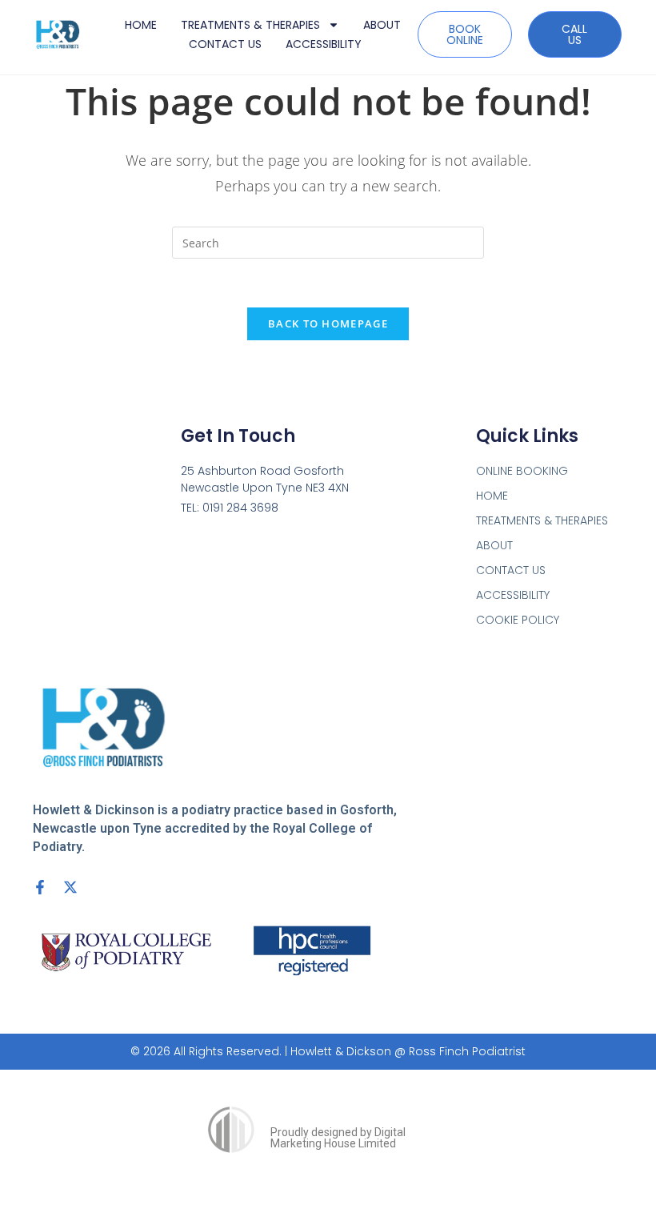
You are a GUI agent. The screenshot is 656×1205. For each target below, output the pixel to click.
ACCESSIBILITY (324, 44)
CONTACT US (225, 44)
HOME (141, 25)
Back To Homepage (328, 323)
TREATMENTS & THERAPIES (250, 25)
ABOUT (382, 25)
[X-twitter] (70, 887)
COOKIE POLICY (517, 620)
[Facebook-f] (40, 887)
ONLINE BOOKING (522, 471)
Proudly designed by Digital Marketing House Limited (338, 1138)
